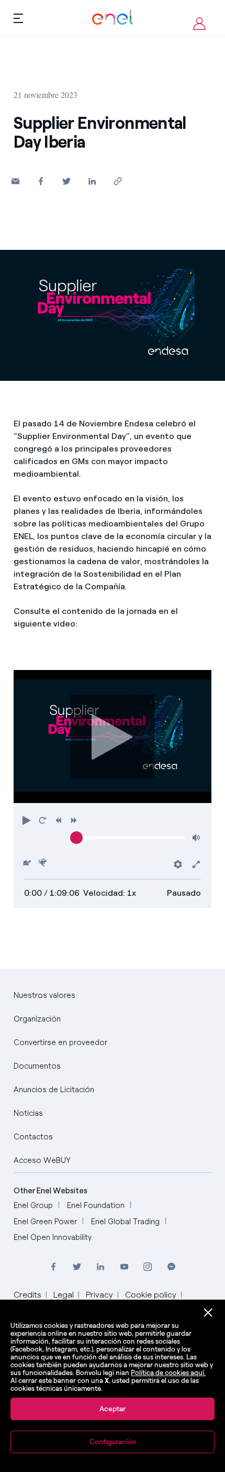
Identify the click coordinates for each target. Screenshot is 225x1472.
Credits (27, 1295)
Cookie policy (150, 1295)
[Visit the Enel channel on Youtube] (124, 1267)
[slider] (76, 837)
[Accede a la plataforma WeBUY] (199, 24)
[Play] (112, 736)
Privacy (99, 1295)
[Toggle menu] (18, 17)
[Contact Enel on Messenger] (171, 1267)
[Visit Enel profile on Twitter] (77, 1267)
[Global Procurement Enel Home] (112, 17)
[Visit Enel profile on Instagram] (148, 1267)
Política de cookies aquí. (168, 1373)
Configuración (112, 1441)
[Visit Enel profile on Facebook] (53, 1267)
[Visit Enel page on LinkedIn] (101, 1267)
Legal (63, 1295)
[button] (15, 181)
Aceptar (112, 1408)
